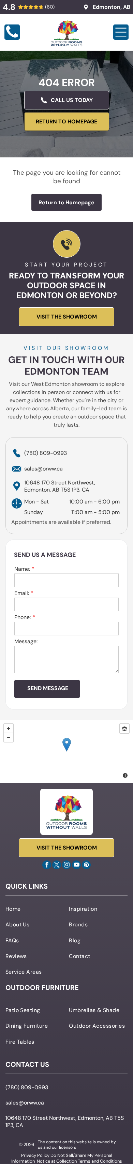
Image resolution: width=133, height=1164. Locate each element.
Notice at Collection (57, 1161)
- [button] (8, 737)
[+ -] (66, 751)
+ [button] (8, 728)
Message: (26, 641)
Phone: (22, 617)
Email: (21, 593)
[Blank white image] (12, 37)
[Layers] (124, 728)
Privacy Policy (35, 1155)
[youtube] (76, 865)
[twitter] (56, 865)
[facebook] (46, 865)
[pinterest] (86, 865)
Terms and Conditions (100, 1161)
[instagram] (66, 865)
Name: (22, 568)
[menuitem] (34, 909)
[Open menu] (121, 32)
